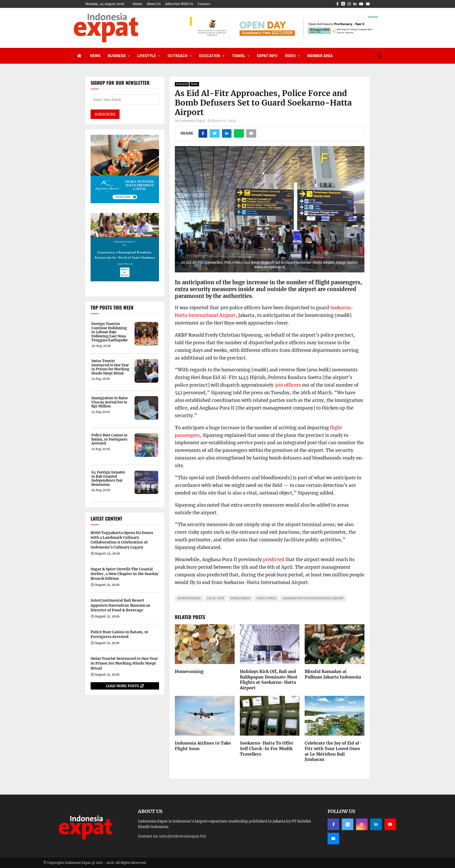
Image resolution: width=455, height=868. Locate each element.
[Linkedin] (376, 824)
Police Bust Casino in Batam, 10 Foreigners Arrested (109, 439)
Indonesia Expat (192, 121)
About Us (154, 4)
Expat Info (267, 56)
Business (117, 56)
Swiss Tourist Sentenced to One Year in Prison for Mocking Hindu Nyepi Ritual (110, 367)
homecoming (240, 598)
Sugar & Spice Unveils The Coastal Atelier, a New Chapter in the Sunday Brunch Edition (124, 574)
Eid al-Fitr (215, 598)
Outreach (177, 56)
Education (209, 56)
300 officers (288, 385)
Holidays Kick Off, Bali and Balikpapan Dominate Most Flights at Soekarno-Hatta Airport (269, 679)
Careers (204, 4)
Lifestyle (146, 56)
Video (290, 56)
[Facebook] (333, 824)
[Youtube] (390, 824)
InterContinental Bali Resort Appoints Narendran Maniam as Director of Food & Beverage (120, 605)
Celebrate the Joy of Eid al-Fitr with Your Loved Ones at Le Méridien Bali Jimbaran (333, 751)
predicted (273, 559)
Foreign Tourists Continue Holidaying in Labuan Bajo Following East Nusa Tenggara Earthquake (109, 332)
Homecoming (189, 671)
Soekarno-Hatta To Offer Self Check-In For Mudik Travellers (266, 748)
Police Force (266, 598)
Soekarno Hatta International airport (313, 598)
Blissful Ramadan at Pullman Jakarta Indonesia (333, 674)
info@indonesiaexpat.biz (182, 836)
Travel (238, 56)
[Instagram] (362, 824)
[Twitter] (347, 824)
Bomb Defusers (188, 598)
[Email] (333, 838)
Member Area (320, 56)
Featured (181, 84)
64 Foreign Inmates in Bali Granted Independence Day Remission (108, 478)
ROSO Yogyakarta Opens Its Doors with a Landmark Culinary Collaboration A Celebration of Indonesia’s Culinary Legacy (122, 540)
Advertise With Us (179, 4)
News (95, 56)
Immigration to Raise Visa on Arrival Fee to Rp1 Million (109, 402)
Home (137, 4)
